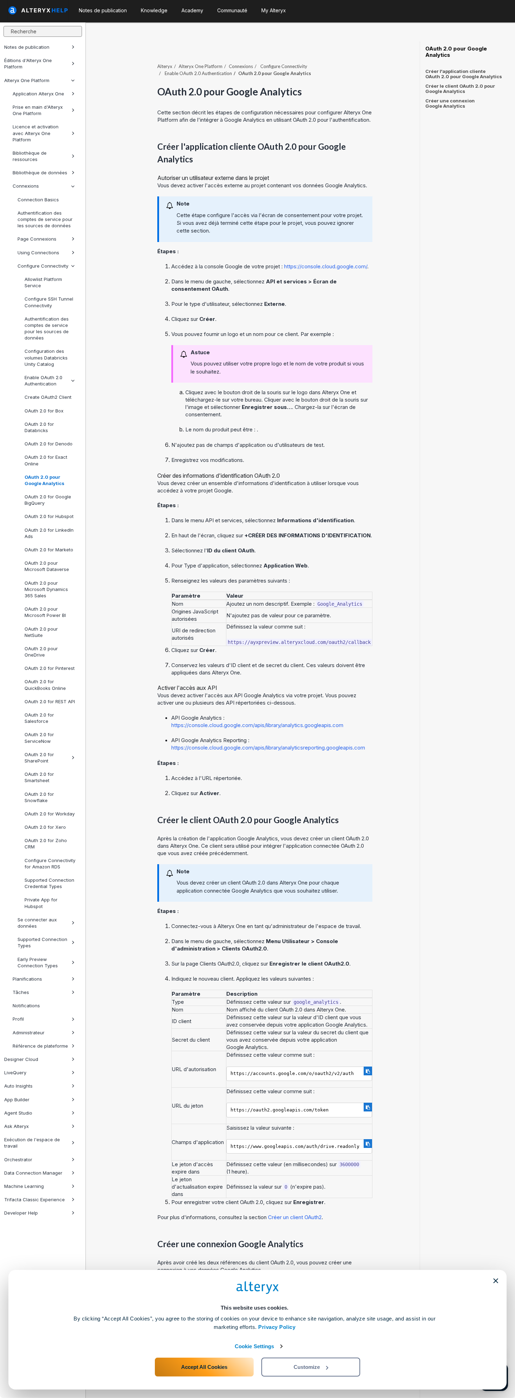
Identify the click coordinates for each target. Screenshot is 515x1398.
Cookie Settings (254, 1346)
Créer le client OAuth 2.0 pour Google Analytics (460, 88)
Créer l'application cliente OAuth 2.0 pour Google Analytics (463, 73)
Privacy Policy (276, 1327)
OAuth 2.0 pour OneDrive (41, 652)
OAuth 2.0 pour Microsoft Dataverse (47, 566)
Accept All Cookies (204, 1367)
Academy (192, 10)
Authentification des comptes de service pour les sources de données (45, 219)
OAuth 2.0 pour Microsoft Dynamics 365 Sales (46, 589)
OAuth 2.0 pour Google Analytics (44, 480)
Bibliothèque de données (40, 172)
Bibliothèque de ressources (30, 156)
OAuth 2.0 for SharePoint (39, 758)
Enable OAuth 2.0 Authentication (43, 381)
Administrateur (28, 1032)
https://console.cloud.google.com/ (325, 266)
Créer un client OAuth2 (295, 1217)
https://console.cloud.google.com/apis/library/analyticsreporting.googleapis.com (268, 747)
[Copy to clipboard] (368, 1071)
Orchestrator (18, 1159)
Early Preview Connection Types (38, 962)
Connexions (26, 186)
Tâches (21, 992)
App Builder (16, 1099)
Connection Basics (38, 199)
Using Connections (38, 252)
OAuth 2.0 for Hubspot (49, 516)
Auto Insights (18, 1086)
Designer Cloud (21, 1059)
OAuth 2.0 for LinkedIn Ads (49, 533)
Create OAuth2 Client (48, 397)
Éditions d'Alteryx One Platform (28, 63)
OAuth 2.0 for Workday (50, 813)
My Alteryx (273, 10)
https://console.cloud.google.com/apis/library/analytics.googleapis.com (257, 725)
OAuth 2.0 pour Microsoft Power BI (45, 612)
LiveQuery (15, 1072)
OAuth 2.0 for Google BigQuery (48, 500)
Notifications (26, 1005)
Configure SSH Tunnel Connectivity (49, 302)
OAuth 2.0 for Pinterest (50, 668)
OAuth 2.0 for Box (44, 411)
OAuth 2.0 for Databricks (39, 427)
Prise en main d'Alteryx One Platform (38, 110)
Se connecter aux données (37, 923)
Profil (18, 1019)
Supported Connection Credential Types (49, 883)
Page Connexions (37, 239)
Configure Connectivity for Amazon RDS (50, 863)
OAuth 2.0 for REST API (50, 701)
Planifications (27, 979)
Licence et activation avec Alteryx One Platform (36, 133)
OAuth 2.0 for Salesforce (39, 718)
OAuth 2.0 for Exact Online (46, 460)
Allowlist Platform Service (43, 282)
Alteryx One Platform (26, 80)
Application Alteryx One (38, 93)
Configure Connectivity (43, 266)
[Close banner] (495, 1280)
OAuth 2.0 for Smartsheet (39, 777)
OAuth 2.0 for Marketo (49, 549)
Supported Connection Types (42, 942)
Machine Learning (24, 1186)
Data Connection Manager (33, 1173)
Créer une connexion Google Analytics (450, 103)
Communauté (232, 10)
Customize (307, 1367)
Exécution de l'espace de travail (32, 1143)
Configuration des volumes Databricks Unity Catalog (46, 357)
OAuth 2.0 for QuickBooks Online (45, 685)
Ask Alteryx (16, 1126)
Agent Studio (18, 1113)
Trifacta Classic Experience (34, 1199)
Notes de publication (26, 47)
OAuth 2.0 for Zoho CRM (46, 843)
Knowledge (154, 10)
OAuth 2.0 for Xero (45, 827)
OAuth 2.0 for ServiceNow (39, 738)
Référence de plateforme (40, 1046)
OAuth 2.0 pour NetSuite (41, 632)
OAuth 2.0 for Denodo (49, 443)
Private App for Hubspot (41, 903)
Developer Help (21, 1213)
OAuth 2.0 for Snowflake (39, 797)
